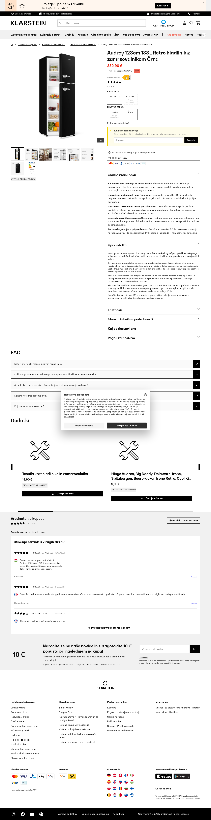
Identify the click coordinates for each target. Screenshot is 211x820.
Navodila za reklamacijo (120, 730)
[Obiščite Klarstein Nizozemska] (114, 795)
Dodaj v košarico (65, 493)
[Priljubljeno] (191, 23)
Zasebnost (143, 658)
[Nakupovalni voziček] (198, 23)
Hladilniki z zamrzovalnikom (83, 44)
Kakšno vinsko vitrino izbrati (74, 724)
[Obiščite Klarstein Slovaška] (120, 782)
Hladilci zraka (18, 744)
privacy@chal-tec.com (171, 663)
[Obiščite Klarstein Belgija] (109, 795)
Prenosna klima (19, 712)
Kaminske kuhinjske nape (24, 726)
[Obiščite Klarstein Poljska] (109, 788)
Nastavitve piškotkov (166, 712)
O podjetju (118, 813)
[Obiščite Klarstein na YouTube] (32, 814)
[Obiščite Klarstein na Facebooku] (23, 814)
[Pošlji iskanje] (60, 23)
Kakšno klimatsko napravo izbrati (77, 742)
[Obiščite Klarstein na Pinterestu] (41, 814)
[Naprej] (204, 35)
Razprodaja (174, 34)
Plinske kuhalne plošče (23, 758)
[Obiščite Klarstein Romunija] (120, 788)
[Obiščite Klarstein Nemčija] (109, 775)
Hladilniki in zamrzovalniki (53, 44)
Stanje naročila (115, 716)
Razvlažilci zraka (20, 716)
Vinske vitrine (18, 707)
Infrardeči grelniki (20, 730)
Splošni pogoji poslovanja (95, 813)
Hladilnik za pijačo (21, 739)
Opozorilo (191, 140)
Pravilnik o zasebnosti (164, 798)
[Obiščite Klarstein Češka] (126, 782)
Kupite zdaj (162, 5)
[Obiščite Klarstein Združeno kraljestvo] (114, 782)
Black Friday (66, 707)
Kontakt (196, 13)
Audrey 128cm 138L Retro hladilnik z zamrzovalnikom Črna (126, 44)
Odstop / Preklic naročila (120, 726)
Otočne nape (18, 721)
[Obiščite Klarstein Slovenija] (126, 795)
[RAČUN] (184, 23)
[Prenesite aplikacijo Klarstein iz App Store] (163, 776)
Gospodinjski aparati (27, 44)
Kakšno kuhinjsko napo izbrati (75, 729)
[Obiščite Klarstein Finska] (132, 788)
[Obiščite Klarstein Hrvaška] (114, 788)
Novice (189, 34)
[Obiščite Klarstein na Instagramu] (14, 814)
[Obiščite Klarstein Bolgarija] (126, 788)
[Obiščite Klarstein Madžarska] (132, 782)
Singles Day (65, 712)
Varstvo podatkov (67, 813)
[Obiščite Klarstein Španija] (109, 782)
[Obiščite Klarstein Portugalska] (120, 795)
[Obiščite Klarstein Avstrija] (114, 775)
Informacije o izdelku (114, 77)
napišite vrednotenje (185, 520)
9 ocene (110, 86)
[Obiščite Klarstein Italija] (132, 775)
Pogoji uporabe (181, 798)
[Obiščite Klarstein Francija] (126, 775)
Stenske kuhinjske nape (23, 748)
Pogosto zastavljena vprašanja (166, 13)
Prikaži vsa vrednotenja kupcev (110, 627)
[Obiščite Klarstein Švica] (120, 775)
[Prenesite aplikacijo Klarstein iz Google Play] (182, 776)
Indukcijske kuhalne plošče (25, 753)
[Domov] (14, 44)
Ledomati (16, 735)
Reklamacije (114, 721)
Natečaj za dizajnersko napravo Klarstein (177, 707)
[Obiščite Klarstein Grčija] (132, 795)
